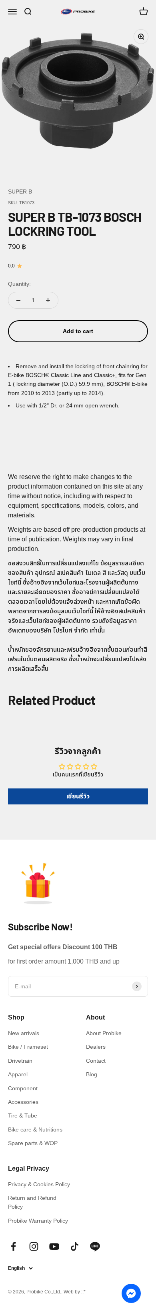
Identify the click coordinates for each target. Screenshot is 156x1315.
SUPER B (20, 191)
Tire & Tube (22, 1115)
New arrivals (23, 1033)
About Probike (104, 1033)
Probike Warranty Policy (38, 1220)
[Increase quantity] (48, 300)
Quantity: (19, 284)
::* (83, 1292)
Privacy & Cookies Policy (39, 1184)
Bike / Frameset (28, 1047)
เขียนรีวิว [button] (78, 796)
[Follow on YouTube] (54, 1246)
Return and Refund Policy (32, 1202)
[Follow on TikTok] (74, 1246)
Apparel (18, 1074)
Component (23, 1088)
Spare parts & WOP (33, 1143)
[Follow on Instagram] (33, 1246)
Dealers (96, 1047)
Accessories (23, 1102)
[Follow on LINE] (95, 1246)
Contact (96, 1061)
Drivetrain (20, 1061)
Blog (91, 1074)
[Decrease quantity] (18, 300)
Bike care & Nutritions (35, 1129)
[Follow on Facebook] (13, 1246)
